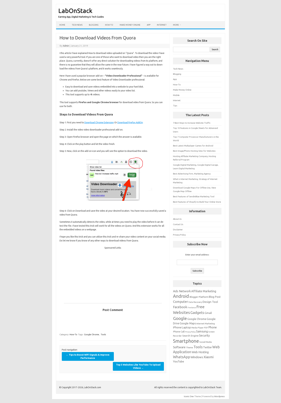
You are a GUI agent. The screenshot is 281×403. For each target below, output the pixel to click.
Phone (212, 327)
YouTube (178, 361)
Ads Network (182, 291)
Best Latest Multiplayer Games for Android (193, 145)
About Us (177, 219)
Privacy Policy (179, 235)
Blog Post (215, 296)
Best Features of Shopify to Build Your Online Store (197, 202)
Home (62, 25)
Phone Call (179, 331)
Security (204, 335)
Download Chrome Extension (99, 122)
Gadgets (197, 312)
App (148, 25)
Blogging (94, 25)
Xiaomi (209, 357)
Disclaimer (178, 229)
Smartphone (186, 341)
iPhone (177, 327)
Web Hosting (200, 352)
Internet (162, 25)
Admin (66, 45)
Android (181, 296)
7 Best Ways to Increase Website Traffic (191, 123)
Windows (197, 357)
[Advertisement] (113, 272)
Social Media (205, 342)
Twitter (207, 347)
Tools (103, 334)
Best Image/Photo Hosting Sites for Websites (194, 151)
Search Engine (190, 335)
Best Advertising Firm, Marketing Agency (192, 174)
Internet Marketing (205, 323)
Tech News (77, 25)
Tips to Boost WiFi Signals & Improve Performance (87, 356)
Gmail (208, 312)
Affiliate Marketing (203, 291)
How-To (109, 25)
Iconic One (189, 396)
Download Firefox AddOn (130, 122)
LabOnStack (75, 10)
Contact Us (178, 224)
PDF (206, 327)
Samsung (202, 331)
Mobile (176, 95)
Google (180, 318)
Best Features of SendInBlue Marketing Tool (193, 196)
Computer (180, 301)
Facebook (180, 307)
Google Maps (188, 323)
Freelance (192, 308)
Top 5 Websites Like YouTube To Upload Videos (138, 366)
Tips (175, 105)
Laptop (186, 327)
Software (179, 347)
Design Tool (210, 301)
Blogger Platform (198, 296)
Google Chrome (91, 334)
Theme (189, 347)
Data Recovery (195, 302)
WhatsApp (181, 357)
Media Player (197, 327)
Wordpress (219, 396)
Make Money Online (130, 25)
